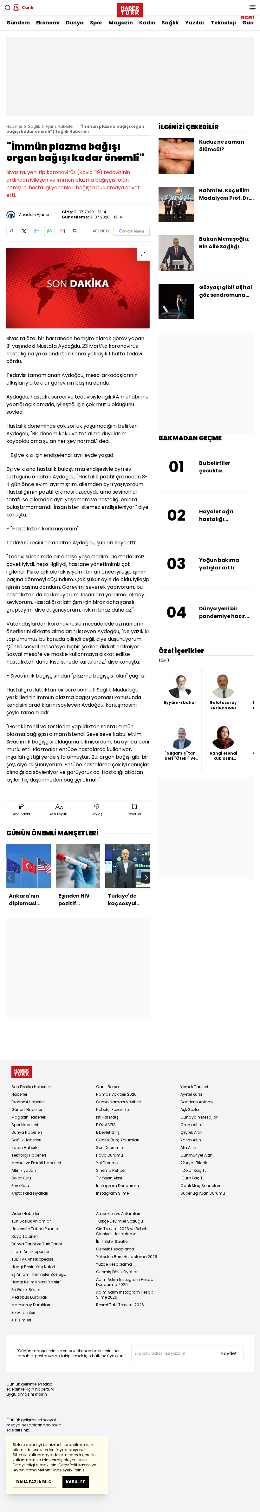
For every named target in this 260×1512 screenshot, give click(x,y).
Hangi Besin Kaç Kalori (33, 1266)
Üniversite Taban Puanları (36, 1228)
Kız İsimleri (21, 1320)
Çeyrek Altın (191, 1132)
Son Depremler (110, 1147)
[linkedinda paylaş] (37, 231)
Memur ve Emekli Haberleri (36, 1162)
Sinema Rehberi (111, 1170)
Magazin (121, 22)
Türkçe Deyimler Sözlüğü (119, 1221)
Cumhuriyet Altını (196, 1155)
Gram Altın (190, 1124)
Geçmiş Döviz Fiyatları (117, 1272)
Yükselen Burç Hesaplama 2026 (126, 1256)
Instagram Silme (112, 1193)
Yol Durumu (107, 1162)
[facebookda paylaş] (11, 231)
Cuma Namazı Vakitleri (118, 1102)
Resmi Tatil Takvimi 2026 (120, 1305)
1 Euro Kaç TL (192, 1178)
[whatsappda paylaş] (49, 231)
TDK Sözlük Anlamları (31, 1221)
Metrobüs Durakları (29, 1297)
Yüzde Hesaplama (114, 1264)
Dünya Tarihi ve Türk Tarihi (36, 1244)
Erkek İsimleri (23, 1312)
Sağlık (170, 22)
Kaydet (229, 1353)
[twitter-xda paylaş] (24, 231)
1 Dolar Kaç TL (193, 1170)
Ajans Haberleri (60, 126)
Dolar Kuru (21, 1178)
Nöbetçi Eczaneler (113, 1109)
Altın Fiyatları (23, 1170)
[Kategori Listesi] (252, 7)
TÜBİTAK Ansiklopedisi (32, 1259)
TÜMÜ (164, 660)
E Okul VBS (106, 1124)
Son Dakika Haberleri (31, 1086)
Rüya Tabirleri (24, 1236)
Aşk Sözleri (190, 1109)
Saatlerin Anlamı (196, 1102)
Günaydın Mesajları (199, 1117)
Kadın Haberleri (26, 1147)
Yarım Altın (190, 1140)
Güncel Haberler (26, 1109)
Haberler (14, 126)
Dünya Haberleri (26, 1132)
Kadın (147, 22)
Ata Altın (188, 1147)
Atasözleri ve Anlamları (118, 1213)
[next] (146, 877)
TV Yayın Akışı (109, 1178)
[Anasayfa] (21, 1072)
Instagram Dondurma (117, 1185)
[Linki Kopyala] (75, 231)
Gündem (18, 22)
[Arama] (7, 7)
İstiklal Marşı (108, 1117)
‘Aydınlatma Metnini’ (32, 1470)
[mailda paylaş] (62, 231)
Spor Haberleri (24, 1124)
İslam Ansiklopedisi (30, 1251)
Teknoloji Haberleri (28, 1155)
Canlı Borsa (107, 1086)
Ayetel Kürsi (191, 1094)
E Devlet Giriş (108, 1132)
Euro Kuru (20, 1185)
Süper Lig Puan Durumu (202, 1193)
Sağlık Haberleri (26, 1140)
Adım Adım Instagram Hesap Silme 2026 (124, 1294)
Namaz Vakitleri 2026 (116, 1094)
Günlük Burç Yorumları (117, 1140)
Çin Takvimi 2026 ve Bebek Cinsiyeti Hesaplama (121, 1231)
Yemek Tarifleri (194, 1086)
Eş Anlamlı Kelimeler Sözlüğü (38, 1274)
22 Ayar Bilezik (193, 1162)
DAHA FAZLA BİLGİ (34, 1481)
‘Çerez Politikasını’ (74, 1465)
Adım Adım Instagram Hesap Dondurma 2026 (124, 1282)
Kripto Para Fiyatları (29, 1193)
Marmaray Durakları (30, 1305)
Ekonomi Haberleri (28, 1102)
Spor (96, 22)
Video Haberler (25, 1213)
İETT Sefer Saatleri (113, 1241)
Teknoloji (223, 22)
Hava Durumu (109, 1155)
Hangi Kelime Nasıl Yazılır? (36, 1282)
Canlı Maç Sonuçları (200, 1185)
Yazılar (195, 22)
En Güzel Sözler (25, 1289)
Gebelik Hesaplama (115, 1249)
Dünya (75, 22)
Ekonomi (48, 22)
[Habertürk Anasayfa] (130, 9)
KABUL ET (75, 1481)
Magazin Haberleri (28, 1117)
